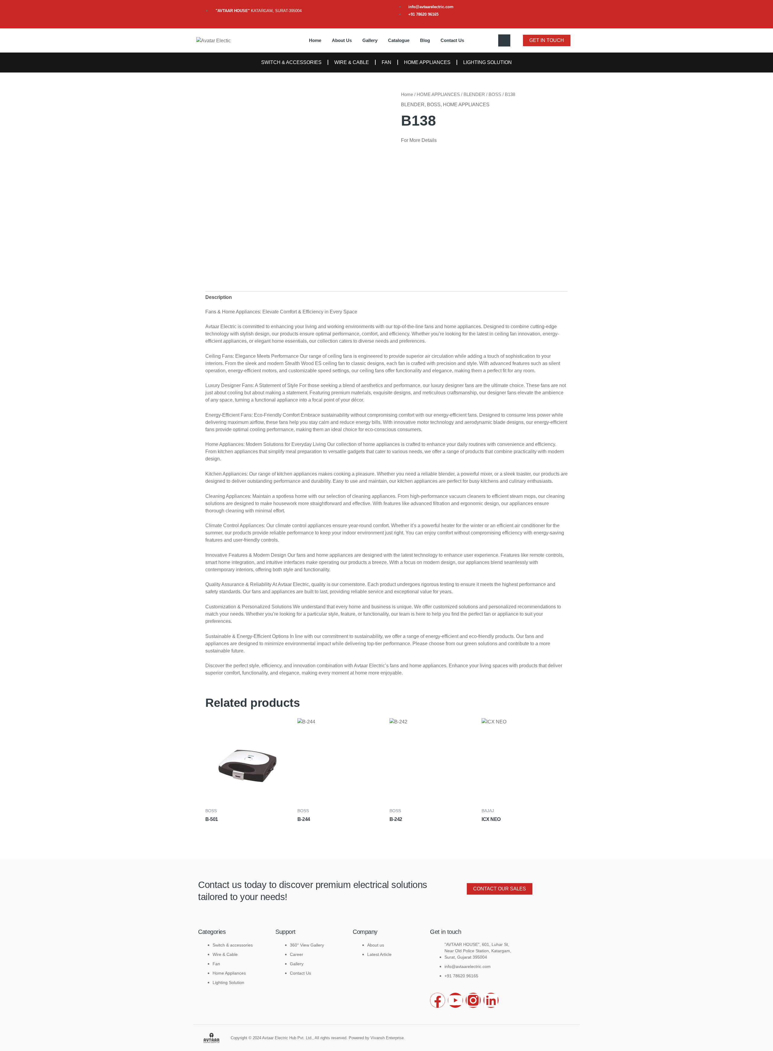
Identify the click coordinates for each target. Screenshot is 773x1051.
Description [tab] (218, 297)
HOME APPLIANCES (427, 62)
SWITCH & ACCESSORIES (291, 62)
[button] (504, 40)
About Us (342, 40)
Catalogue (398, 40)
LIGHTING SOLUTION (487, 62)
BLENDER (474, 94)
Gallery (369, 40)
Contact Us (452, 40)
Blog (425, 40)
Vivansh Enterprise (387, 1038)
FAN (386, 62)
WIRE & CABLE (351, 62)
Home (315, 40)
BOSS (495, 94)
